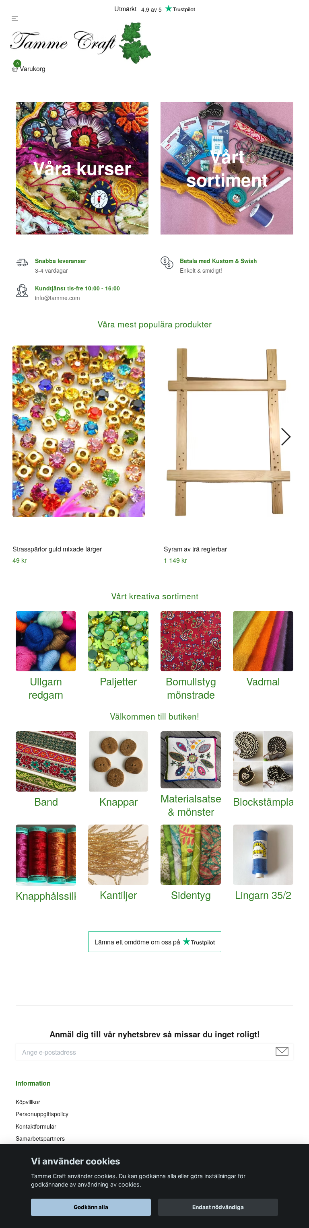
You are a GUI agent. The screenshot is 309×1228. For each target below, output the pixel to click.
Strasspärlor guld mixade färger (57, 590)
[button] (285, 478)
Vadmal (263, 722)
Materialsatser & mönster (193, 846)
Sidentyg (191, 936)
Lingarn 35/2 (263, 936)
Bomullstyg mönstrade (191, 729)
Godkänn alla (91, 1207)
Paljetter (118, 722)
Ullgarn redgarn (46, 729)
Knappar (118, 842)
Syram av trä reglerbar (195, 590)
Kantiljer (118, 936)
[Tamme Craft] (151, 64)
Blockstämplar (265, 842)
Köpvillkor (28, 1143)
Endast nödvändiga (218, 1207)
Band (46, 842)
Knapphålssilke (50, 937)
